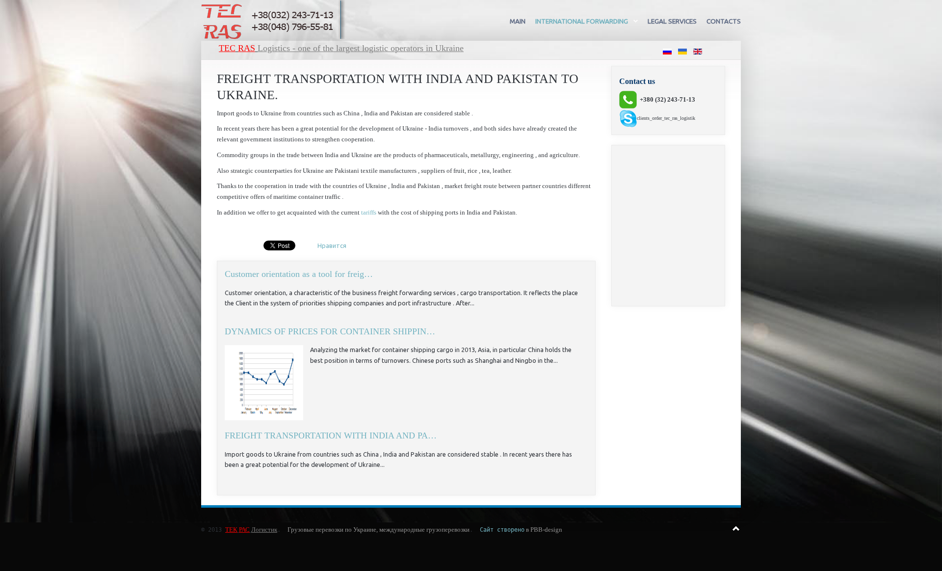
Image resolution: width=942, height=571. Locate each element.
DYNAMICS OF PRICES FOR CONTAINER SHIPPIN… (330, 331)
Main (517, 21)
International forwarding (581, 21)
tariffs (368, 212)
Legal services (672, 21)
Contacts (723, 21)
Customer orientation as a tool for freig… (299, 274)
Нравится (331, 245)
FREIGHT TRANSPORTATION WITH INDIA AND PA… (331, 435)
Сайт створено (502, 529)
